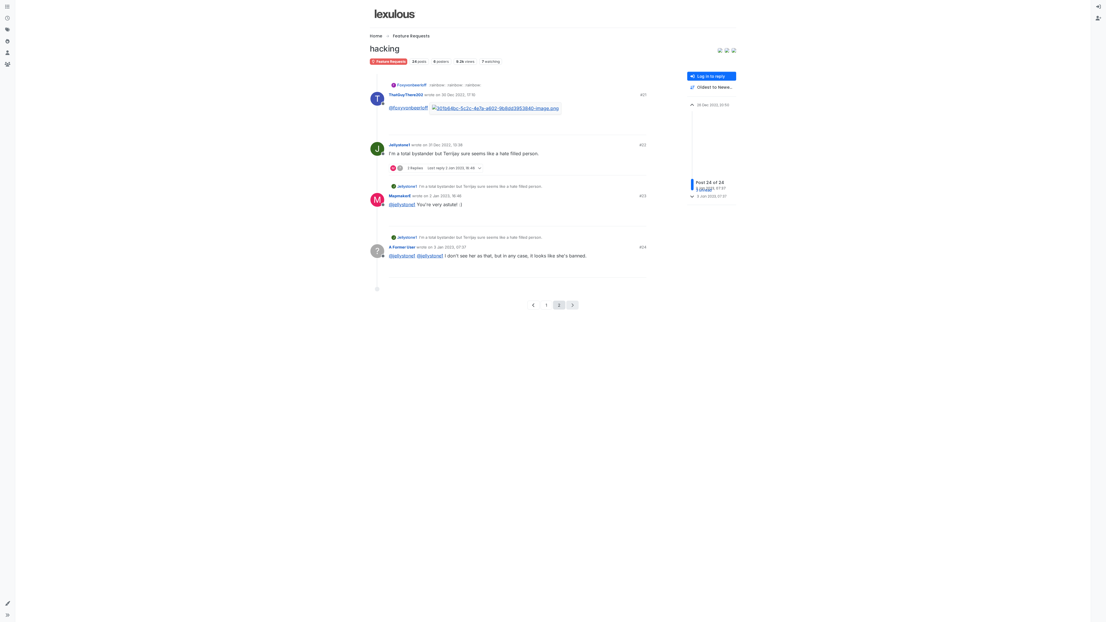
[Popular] (7, 41)
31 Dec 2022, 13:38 (446, 145)
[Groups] (7, 64)
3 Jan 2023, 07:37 (450, 247)
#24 (642, 247)
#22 (642, 145)
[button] (7, 603)
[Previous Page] (533, 305)
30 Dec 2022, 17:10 (458, 94)
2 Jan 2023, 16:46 (445, 196)
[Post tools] (641, 128)
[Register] (1098, 18)
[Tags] (7, 30)
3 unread (704, 190)
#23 (642, 196)
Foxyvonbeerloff (412, 85)
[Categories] (7, 7)
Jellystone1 (399, 145)
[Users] (7, 53)
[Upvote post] (620, 128)
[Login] (1098, 7)
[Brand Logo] (395, 14)
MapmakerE (400, 196)
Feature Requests (391, 61)
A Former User (402, 247)
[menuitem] (1098, 7)
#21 (643, 94)
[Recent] (7, 18)
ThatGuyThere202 (406, 94)
